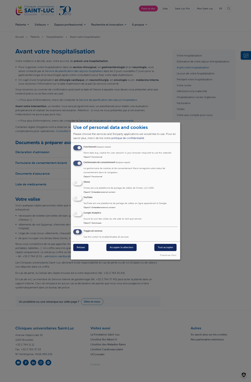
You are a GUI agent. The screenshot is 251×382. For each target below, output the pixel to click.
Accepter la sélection (121, 247)
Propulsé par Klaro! (168, 255)
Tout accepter (165, 247)
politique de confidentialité (127, 138)
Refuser (81, 247)
